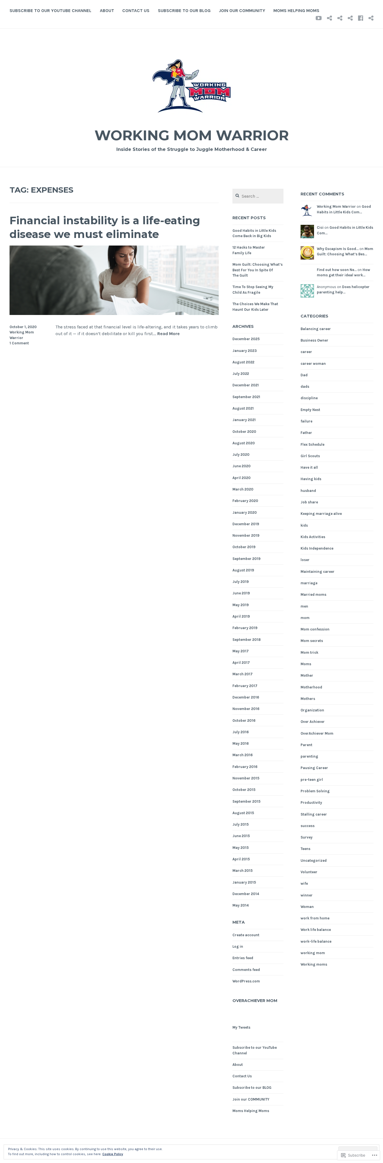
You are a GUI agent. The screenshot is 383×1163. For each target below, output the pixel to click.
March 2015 (242, 870)
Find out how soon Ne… (337, 270)
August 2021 (243, 408)
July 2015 (240, 824)
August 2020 (243, 443)
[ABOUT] (329, 18)
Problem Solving (315, 791)
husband (308, 491)
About (107, 10)
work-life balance (316, 941)
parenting (309, 756)
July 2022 (240, 374)
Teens (305, 849)
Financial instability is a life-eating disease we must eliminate (105, 227)
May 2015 (240, 848)
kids (304, 525)
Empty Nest (310, 410)
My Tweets (241, 1027)
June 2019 (241, 593)
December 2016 (245, 697)
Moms (306, 664)
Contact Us (135, 10)
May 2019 (240, 605)
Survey (307, 837)
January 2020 (244, 512)
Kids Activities (313, 537)
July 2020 (241, 454)
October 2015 (243, 790)
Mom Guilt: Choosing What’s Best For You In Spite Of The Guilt (257, 269)
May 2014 (240, 905)
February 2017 (244, 686)
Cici (320, 227)
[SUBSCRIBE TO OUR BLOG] (350, 18)
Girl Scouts (310, 456)
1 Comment (19, 343)
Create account (245, 935)
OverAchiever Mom (254, 1000)
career (306, 352)
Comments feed (246, 970)
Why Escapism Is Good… (338, 249)
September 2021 (246, 397)
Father (306, 433)
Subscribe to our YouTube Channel (50, 10)
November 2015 (245, 778)
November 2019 (245, 535)
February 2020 (245, 501)
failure (306, 421)
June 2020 (241, 466)
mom (305, 618)
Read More (168, 334)
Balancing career (316, 329)
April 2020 (241, 478)
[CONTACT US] (339, 18)
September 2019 (246, 559)
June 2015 (241, 836)
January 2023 (244, 351)
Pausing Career (314, 768)
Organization (312, 710)
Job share (309, 502)
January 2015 (244, 882)
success (308, 826)
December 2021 (245, 385)
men (304, 606)
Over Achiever (313, 722)
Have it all (309, 467)
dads (305, 386)
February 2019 (244, 628)
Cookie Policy (112, 1154)
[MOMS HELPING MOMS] (370, 18)
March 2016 (242, 755)
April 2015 (241, 859)
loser (305, 560)
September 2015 (246, 801)
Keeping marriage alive (321, 514)
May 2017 (240, 651)
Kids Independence (317, 548)
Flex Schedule (312, 444)
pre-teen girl (312, 779)
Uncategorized (314, 860)
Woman (307, 907)
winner (307, 895)
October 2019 (243, 547)
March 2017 (242, 674)
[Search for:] (257, 196)
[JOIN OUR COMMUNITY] (360, 18)
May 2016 (240, 743)
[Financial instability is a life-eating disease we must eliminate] (114, 313)
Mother (307, 675)
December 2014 (245, 894)
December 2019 (245, 524)
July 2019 (240, 582)
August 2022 (243, 362)
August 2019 (243, 570)
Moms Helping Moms (296, 10)
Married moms (313, 594)
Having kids (311, 479)
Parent (306, 745)
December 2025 (246, 339)
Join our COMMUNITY (242, 10)
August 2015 (243, 813)
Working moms (314, 964)
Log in (237, 946)
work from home (315, 918)
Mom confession (315, 629)
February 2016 (244, 767)
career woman (313, 363)
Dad (304, 375)
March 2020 (242, 489)
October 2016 (243, 720)
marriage (309, 583)
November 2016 (245, 709)
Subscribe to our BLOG (184, 10)
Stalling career (314, 814)
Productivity (311, 802)
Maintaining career (317, 571)
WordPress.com (246, 981)
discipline (309, 398)
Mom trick (309, 652)
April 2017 (241, 662)
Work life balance (316, 930)
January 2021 (244, 420)
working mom (313, 953)
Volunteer (309, 872)
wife (304, 883)
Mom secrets (312, 641)
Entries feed (242, 958)
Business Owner (314, 340)
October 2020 (244, 431)
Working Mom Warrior (191, 135)
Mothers (308, 699)
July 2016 (240, 732)
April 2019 (241, 616)
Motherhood (311, 687)
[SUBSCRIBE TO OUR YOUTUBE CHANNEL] (319, 18)
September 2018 (246, 639)
